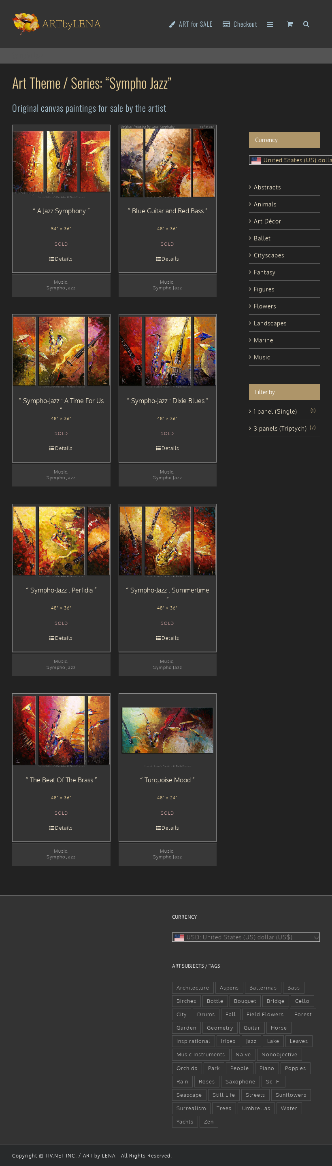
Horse (279, 1027)
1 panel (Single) (275, 411)
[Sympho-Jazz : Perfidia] (61, 540)
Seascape (189, 1095)
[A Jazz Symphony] (61, 161)
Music (60, 282)
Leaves (299, 1041)
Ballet (262, 238)
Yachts (185, 1121)
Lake (273, 1041)
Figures (264, 289)
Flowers (265, 306)
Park (214, 1068)
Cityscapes (269, 255)
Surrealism (191, 1108)
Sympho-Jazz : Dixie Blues (168, 401)
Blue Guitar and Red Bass (167, 211)
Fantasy (265, 272)
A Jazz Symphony (61, 211)
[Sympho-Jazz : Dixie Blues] (168, 350)
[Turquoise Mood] (168, 730)
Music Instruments (201, 1054)
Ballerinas (263, 987)
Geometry (220, 1027)
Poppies (295, 1068)
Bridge (276, 1001)
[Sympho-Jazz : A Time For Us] (61, 350)
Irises (228, 1041)
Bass (293, 987)
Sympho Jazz (61, 288)
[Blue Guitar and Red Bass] (168, 161)
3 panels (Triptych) (280, 428)
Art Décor (267, 221)
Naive (243, 1054)
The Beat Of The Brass (61, 780)
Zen (209, 1121)
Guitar (252, 1027)
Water (289, 1108)
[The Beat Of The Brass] (61, 730)
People (239, 1068)
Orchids (187, 1068)
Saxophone (240, 1081)
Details (64, 259)
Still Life (224, 1095)
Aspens (229, 987)
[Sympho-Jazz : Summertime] (168, 540)
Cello (302, 1001)
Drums (206, 1014)
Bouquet (245, 1001)
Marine (263, 340)
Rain (182, 1081)
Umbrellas (256, 1108)
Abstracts (267, 187)
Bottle (215, 1001)
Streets (255, 1095)
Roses (207, 1081)
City (182, 1014)
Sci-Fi (273, 1081)
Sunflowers (291, 1095)
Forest (303, 1014)
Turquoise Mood (167, 780)
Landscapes (270, 323)
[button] (306, 23)
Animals (265, 204)
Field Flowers (265, 1014)
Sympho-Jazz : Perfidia (61, 590)
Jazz (251, 1041)
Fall (231, 1014)
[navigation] (246, 937)
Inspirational (194, 1041)
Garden (186, 1027)
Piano (267, 1068)
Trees (224, 1108)
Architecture (193, 987)
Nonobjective (280, 1054)
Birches (186, 1001)
